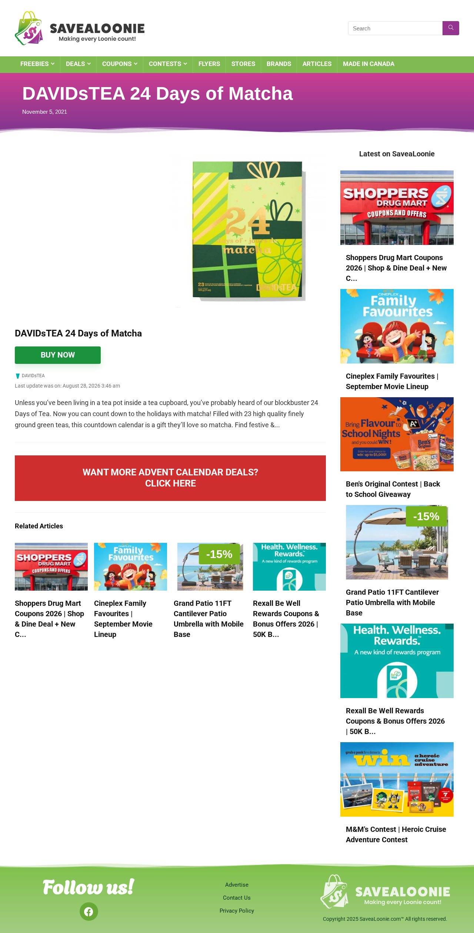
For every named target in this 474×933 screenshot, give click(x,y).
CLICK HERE (170, 483)
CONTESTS (165, 63)
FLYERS (209, 63)
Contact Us (237, 897)
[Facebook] (89, 911)
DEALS (75, 63)
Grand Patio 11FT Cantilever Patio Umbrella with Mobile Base (392, 602)
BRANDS (279, 63)
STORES (243, 63)
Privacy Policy (237, 910)
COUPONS (116, 63)
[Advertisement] (92, 204)
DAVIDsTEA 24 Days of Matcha (78, 333)
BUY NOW (58, 355)
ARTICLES (317, 63)
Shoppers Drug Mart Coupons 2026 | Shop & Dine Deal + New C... (396, 268)
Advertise (236, 884)
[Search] (451, 28)
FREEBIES (34, 63)
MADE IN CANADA (368, 63)
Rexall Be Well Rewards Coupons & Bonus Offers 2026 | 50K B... (395, 721)
